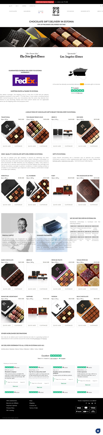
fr (11, 6)
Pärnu (21, 349)
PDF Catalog (10, 410)
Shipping (31, 403)
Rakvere (26, 349)
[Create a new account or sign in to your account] (100, 6)
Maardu (12, 349)
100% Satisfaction (11, 401)
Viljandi (41, 349)
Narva (17, 349)
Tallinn (32, 349)
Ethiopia (37, 338)
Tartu (36, 349)
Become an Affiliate (12, 403)
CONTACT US (32, 6)
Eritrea (45, 338)
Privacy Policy (10, 408)
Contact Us (32, 405)
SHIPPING (24, 6)
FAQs (30, 401)
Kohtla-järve (5, 349)
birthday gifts (57, 161)
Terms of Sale (33, 408)
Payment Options (11, 405)
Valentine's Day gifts (67, 161)
